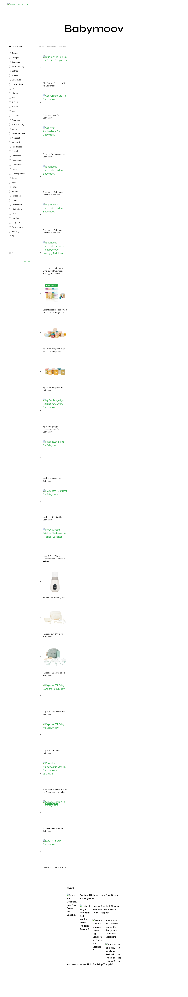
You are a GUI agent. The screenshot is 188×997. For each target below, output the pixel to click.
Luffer (14, 200)
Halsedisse (16, 196)
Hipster (15, 191)
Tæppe (15, 53)
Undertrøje (16, 165)
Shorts (15, 93)
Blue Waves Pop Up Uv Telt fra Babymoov (55, 84)
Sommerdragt (18, 124)
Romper (15, 57)
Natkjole (15, 115)
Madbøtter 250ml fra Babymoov (52, 479)
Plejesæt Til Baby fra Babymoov (52, 751)
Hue (14, 214)
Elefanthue (17, 209)
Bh (13, 89)
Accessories (17, 160)
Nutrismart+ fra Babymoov (54, 598)
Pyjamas (16, 120)
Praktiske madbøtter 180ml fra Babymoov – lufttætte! (55, 790)
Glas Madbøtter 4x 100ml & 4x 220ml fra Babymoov (55, 311)
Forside (41, 46)
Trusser (15, 106)
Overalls (15, 151)
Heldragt (16, 231)
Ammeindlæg (18, 66)
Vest (14, 111)
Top (13, 98)
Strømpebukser (19, 133)
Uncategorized (18, 174)
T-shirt (15, 102)
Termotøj (16, 142)
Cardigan (16, 218)
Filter (27, 261)
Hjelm (14, 169)
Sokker (15, 75)
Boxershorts (17, 227)
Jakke (14, 129)
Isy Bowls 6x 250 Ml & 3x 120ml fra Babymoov (54, 350)
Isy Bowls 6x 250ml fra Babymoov (53, 389)
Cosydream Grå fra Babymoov (51, 116)
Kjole (14, 182)
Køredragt (16, 156)
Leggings (16, 223)
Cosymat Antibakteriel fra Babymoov (54, 155)
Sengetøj (16, 62)
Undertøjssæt (18, 84)
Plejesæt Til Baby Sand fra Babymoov (54, 713)
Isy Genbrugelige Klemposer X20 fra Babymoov (51, 429)
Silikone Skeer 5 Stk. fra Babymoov (53, 829)
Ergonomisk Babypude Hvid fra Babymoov (53, 193)
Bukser (15, 178)
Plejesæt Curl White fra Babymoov (53, 635)
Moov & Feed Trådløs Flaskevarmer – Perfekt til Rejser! (54, 558)
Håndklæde (17, 147)
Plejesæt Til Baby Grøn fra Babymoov (54, 674)
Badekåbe (16, 80)
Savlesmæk (17, 205)
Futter (14, 187)
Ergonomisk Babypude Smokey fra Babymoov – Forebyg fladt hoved (53, 271)
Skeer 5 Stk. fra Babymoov (54, 867)
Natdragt (16, 138)
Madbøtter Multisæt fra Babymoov (53, 518)
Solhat (15, 71)
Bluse (14, 236)
